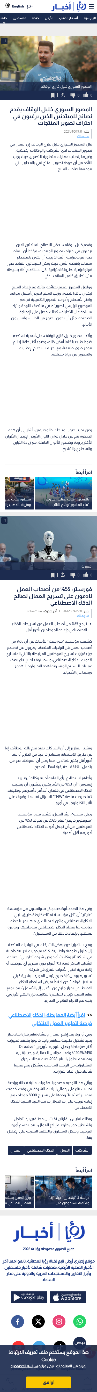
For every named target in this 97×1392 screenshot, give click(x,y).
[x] (38, 1321)
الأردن (49, 18)
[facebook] (17, 1321)
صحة (35, 18)
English (18, 6)
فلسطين (19, 18)
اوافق (49, 1382)
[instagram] (59, 1321)
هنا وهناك (83, 136)
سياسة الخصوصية (24, 1366)
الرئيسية (90, 18)
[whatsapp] (79, 1321)
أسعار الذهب (68, 18)
